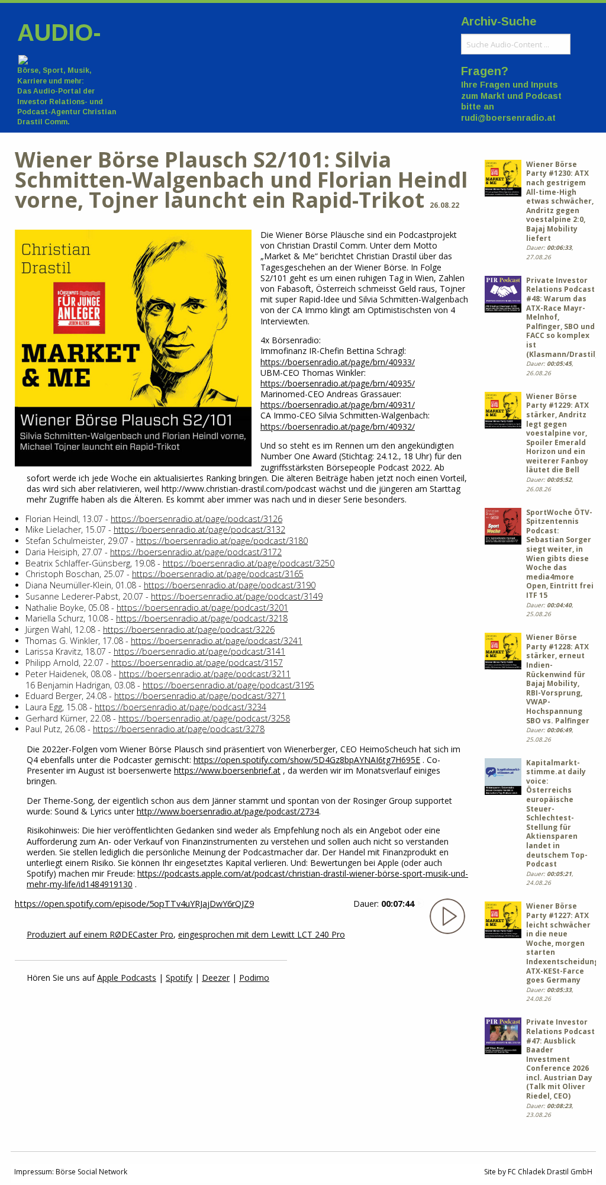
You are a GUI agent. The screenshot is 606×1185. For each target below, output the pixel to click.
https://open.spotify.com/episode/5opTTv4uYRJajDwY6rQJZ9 (134, 903)
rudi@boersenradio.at (508, 118)
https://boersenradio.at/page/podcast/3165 (218, 573)
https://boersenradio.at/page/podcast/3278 (179, 729)
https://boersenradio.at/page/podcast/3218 (202, 618)
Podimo (254, 977)
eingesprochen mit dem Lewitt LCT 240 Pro (261, 934)
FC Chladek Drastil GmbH (550, 1172)
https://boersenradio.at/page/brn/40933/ (337, 362)
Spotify (179, 977)
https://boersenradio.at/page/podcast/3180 (222, 540)
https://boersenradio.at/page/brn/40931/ (337, 404)
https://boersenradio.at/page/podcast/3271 (200, 695)
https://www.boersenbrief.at (227, 770)
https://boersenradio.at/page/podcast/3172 (196, 552)
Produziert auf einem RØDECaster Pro (100, 934)
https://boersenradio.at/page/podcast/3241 (216, 640)
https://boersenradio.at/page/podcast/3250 (248, 563)
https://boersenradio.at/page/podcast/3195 (228, 685)
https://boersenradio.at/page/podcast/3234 (180, 707)
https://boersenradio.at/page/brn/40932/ (337, 426)
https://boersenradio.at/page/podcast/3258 (204, 718)
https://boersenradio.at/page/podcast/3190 (229, 585)
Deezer (216, 977)
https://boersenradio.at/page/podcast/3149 (237, 596)
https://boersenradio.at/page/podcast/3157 (197, 662)
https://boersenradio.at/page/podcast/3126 (196, 518)
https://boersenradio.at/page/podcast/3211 (205, 674)
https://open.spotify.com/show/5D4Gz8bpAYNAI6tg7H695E (307, 759)
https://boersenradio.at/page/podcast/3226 (189, 629)
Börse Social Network (91, 1172)
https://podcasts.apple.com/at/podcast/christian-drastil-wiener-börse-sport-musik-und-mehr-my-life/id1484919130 (247, 879)
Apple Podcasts (126, 977)
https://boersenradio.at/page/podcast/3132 (199, 529)
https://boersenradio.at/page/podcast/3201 (202, 607)
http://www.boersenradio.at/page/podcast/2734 (228, 811)
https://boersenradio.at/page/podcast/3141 (199, 651)
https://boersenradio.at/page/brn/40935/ (337, 383)
